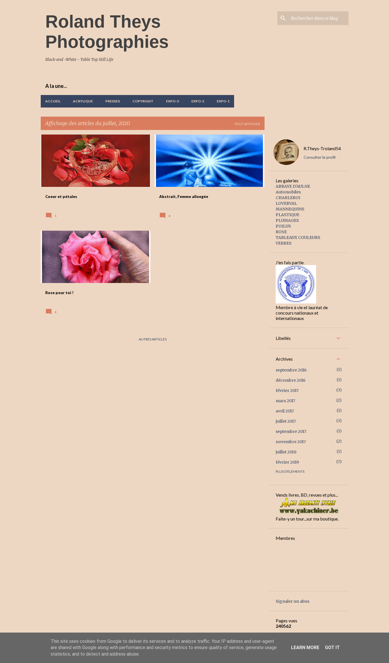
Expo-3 (172, 101)
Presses (112, 101)
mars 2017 (285, 400)
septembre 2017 (291, 431)
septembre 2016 (291, 370)
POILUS (283, 226)
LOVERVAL (286, 203)
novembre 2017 (291, 441)
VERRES (284, 243)
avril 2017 (285, 411)
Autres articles (153, 339)
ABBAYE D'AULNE (293, 186)
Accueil (52, 101)
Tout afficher (247, 124)
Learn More (305, 647)
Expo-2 (197, 101)
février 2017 (287, 390)
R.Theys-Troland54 (322, 148)
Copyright (142, 101)
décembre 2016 (291, 380)
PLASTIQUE (287, 214)
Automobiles (288, 192)
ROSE (281, 231)
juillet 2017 (286, 421)
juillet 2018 (286, 452)
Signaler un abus (292, 601)
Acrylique (83, 101)
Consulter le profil (319, 157)
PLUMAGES (287, 220)
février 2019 (287, 462)
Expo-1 (223, 101)
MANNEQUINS (290, 209)
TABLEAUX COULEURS (298, 237)
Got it (332, 647)
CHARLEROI (288, 197)
